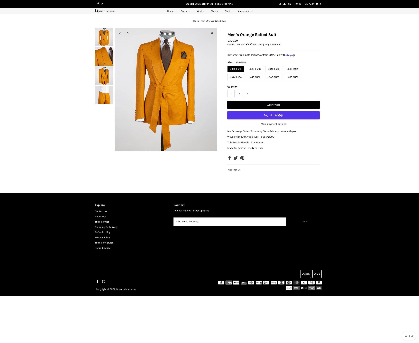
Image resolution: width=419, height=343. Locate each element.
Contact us (234, 169)
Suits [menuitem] (184, 11)
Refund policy (102, 232)
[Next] (128, 33)
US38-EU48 (255, 69)
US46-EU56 (254, 77)
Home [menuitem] (170, 11)
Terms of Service (104, 242)
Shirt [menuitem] (227, 11)
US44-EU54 (236, 77)
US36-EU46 (236, 69)
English (305, 273)
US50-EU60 (292, 77)
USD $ (297, 4)
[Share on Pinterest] (242, 159)
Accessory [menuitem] (243, 11)
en (289, 4)
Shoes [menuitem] (214, 11)
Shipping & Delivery (106, 227)
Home (196, 21)
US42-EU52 (292, 69)
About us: (100, 216)
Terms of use (102, 221)
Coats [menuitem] (200, 11)
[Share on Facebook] (229, 159)
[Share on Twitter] (235, 159)
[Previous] (120, 33)
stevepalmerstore (126, 289)
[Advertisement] (98, 319)
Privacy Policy (102, 237)
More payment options (273, 123)
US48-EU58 (274, 77)
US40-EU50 (274, 69)
